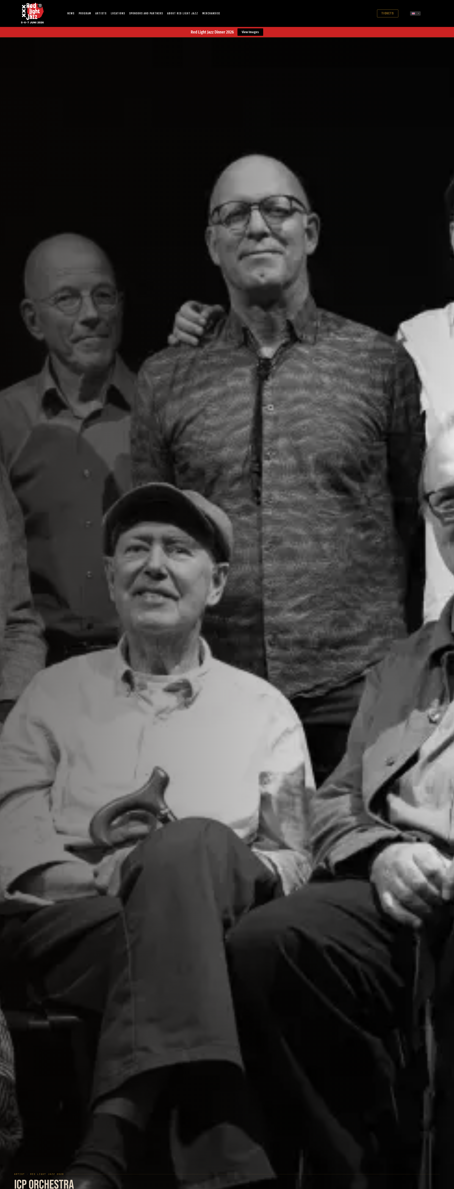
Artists (101, 13)
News (70, 13)
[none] (415, 13)
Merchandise (211, 13)
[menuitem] (415, 13)
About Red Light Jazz (182, 13)
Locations (118, 13)
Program (85, 13)
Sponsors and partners (146, 13)
